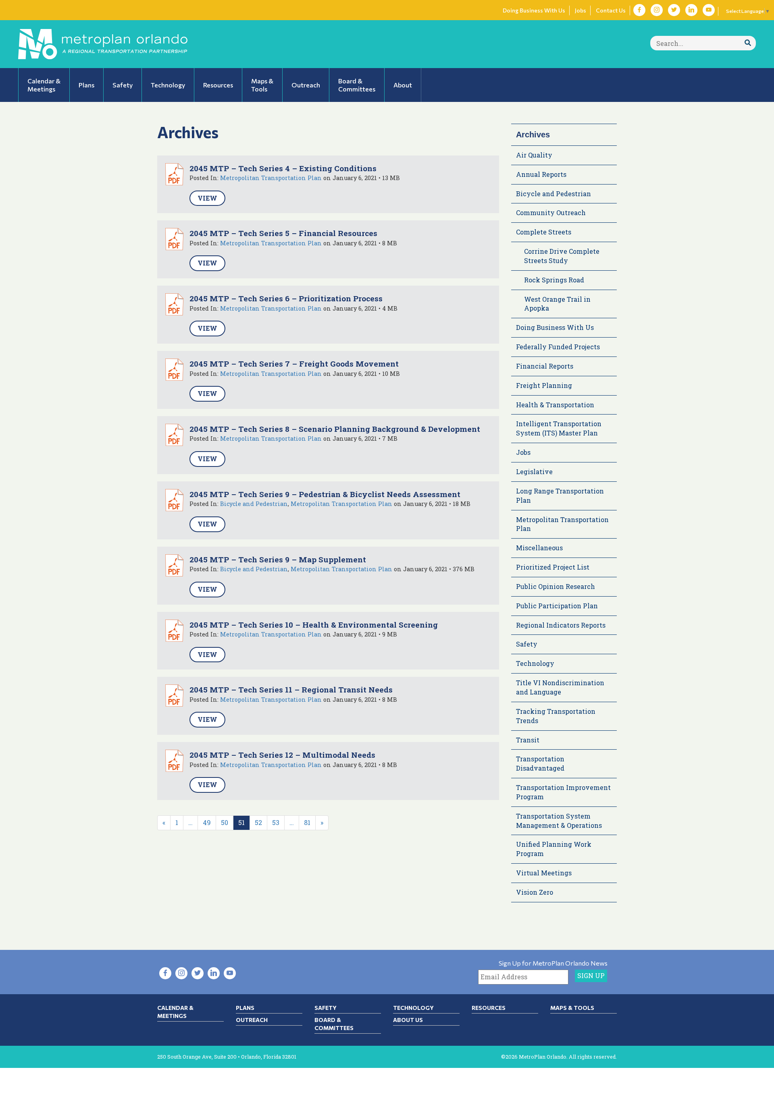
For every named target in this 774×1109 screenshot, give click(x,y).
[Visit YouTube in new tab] (709, 10)
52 (258, 822)
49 (207, 822)
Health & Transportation (555, 404)
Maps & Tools (572, 1007)
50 (224, 822)
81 (307, 822)
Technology (535, 663)
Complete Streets (543, 232)
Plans (245, 1007)
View (207, 198)
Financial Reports (544, 366)
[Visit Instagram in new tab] (657, 10)
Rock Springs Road (554, 280)
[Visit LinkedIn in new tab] (691, 10)
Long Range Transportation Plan (560, 495)
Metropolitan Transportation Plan (271, 178)
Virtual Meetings (544, 873)
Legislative (534, 471)
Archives (533, 134)
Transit (527, 740)
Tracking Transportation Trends (555, 716)
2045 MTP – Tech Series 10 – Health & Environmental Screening (313, 625)
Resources (489, 1007)
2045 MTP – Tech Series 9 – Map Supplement (277, 559)
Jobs (580, 10)
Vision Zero (534, 892)
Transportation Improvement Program (563, 792)
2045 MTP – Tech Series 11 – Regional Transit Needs (291, 689)
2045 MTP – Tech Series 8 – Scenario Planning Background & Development (334, 429)
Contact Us (611, 10)
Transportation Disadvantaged (540, 763)
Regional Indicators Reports (560, 625)
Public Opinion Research (555, 586)
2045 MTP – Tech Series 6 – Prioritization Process (286, 298)
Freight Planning (544, 385)
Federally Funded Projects (558, 346)
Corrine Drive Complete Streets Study (561, 256)
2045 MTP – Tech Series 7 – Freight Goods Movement (294, 364)
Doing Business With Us (534, 10)
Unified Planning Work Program (553, 849)
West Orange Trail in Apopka (557, 304)
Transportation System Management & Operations (559, 820)
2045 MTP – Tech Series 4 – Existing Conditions (283, 168)
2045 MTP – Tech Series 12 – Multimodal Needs (282, 755)
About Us (408, 1019)
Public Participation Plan (557, 605)
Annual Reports (541, 174)
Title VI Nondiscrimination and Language (560, 687)
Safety (526, 644)
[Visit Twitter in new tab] (674, 10)
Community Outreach (551, 212)
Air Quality (534, 155)
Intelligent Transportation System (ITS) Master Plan (558, 428)
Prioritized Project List (552, 567)
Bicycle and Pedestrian (254, 504)
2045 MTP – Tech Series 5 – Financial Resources (283, 233)
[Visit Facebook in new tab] (639, 10)
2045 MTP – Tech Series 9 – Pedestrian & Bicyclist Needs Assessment (324, 494)
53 (275, 822)
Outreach (252, 1019)
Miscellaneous (539, 547)
